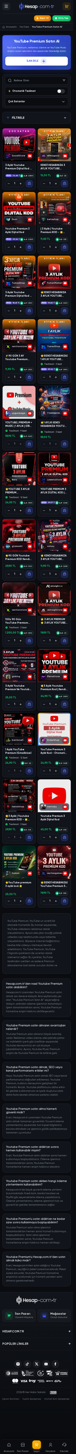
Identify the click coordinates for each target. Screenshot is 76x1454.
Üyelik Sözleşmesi (31, 1399)
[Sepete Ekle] (29, 183)
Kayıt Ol (44, 18)
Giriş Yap (63, 18)
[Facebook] (55, 1364)
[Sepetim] (67, 6)
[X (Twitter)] (37, 1364)
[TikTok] (27, 1364)
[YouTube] (46, 1364)
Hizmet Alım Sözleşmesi (56, 1399)
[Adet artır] (20, 183)
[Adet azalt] (8, 183)
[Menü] (6, 6)
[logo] (36, 1300)
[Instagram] (18, 1364)
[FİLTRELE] (64, 80)
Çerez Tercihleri (10, 1399)
